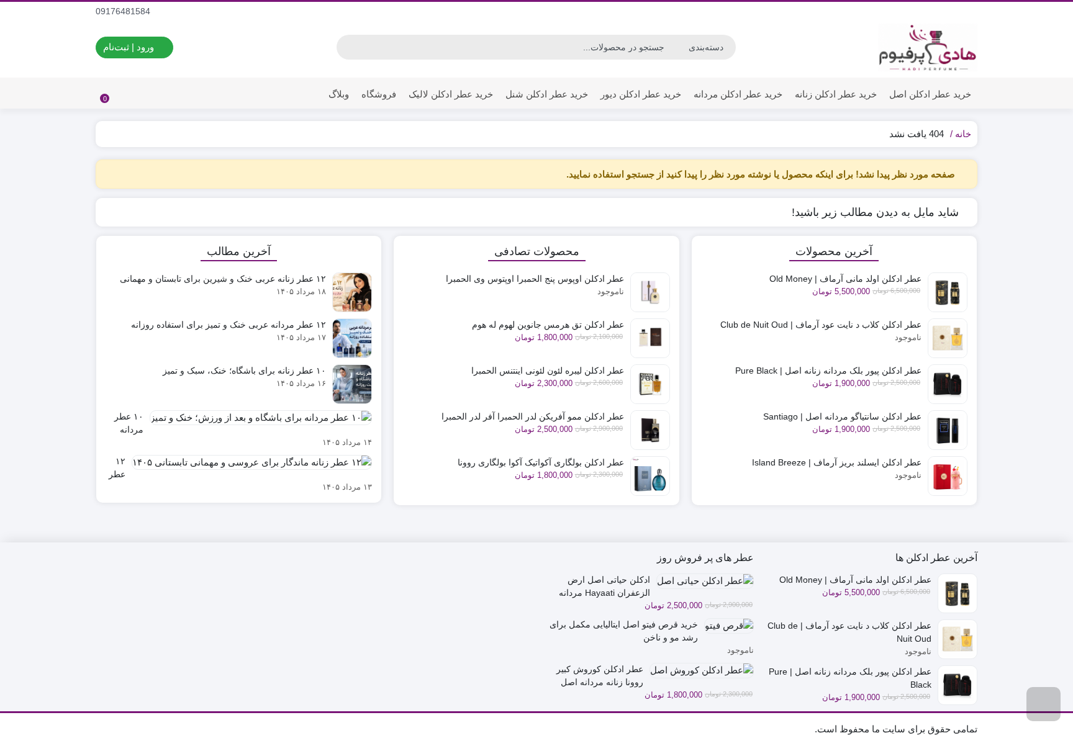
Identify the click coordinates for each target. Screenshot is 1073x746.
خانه (963, 133)
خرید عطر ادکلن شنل (546, 94)
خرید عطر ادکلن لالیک (451, 94)
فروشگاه (378, 94)
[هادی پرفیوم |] (927, 47)
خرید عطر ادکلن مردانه (738, 94)
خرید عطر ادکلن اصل (930, 94)
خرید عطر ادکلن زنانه (836, 94)
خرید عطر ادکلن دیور (640, 94)
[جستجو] (348, 47)
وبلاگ (338, 94)
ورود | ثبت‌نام (129, 47)
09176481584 (124, 11)
